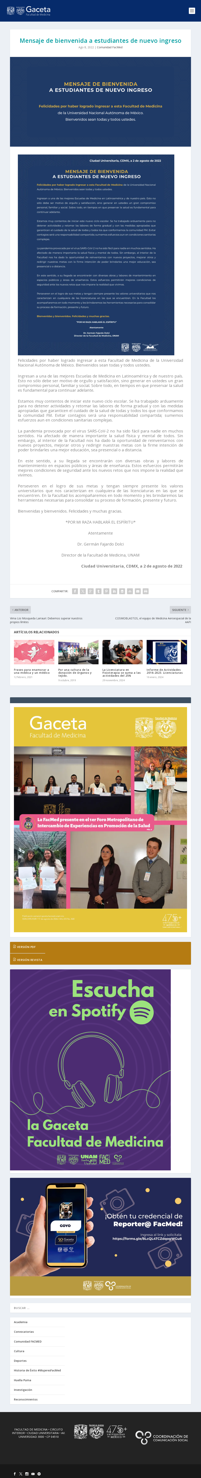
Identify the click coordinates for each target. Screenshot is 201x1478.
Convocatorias (24, 1332)
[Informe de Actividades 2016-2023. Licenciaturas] (167, 652)
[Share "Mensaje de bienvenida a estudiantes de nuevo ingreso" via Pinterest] (106, 591)
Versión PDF (26, 947)
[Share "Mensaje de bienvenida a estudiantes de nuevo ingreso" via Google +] (91, 591)
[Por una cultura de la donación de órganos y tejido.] (78, 652)
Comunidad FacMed (109, 47)
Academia (20, 1322)
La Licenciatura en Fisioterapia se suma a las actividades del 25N (121, 673)
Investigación (23, 1390)
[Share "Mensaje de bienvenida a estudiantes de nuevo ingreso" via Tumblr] (98, 591)
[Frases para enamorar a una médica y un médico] (34, 652)
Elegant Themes (37, 1469)
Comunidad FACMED (28, 1341)
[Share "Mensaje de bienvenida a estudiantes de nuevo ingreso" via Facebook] (75, 591)
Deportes (20, 1361)
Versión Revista (29, 960)
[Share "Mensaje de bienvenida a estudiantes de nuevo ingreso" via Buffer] (122, 591)
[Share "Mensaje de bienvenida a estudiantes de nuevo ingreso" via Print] (146, 591)
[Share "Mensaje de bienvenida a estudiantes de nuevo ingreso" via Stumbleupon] (130, 591)
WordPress (74, 1469)
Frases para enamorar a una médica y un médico (32, 671)
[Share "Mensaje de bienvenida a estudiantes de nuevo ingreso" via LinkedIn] (114, 591)
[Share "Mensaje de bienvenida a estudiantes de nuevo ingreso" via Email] (138, 591)
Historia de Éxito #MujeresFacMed (37, 1370)
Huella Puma (22, 1380)
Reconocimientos (25, 1399)
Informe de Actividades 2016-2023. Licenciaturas (165, 671)
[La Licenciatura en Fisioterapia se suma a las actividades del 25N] (122, 652)
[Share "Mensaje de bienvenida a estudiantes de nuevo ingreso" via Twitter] (83, 591)
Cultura (19, 1351)
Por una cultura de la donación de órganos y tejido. (75, 673)
